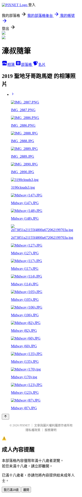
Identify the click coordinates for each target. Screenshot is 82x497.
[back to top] (5, 417)
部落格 (27, 65)
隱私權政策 (33, 430)
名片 (42, 65)
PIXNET (25, 425)
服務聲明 (50, 430)
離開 (26, 490)
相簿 (11, 65)
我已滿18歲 (11, 490)
